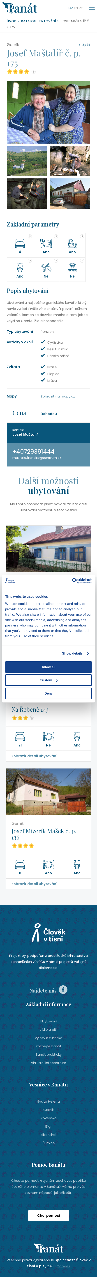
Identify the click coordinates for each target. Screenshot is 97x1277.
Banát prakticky (49, 1054)
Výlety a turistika (48, 1037)
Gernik (48, 1109)
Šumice (48, 1143)
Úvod (11, 21)
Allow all (48, 667)
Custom (46, 680)
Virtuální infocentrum (48, 1062)
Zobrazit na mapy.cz (58, 396)
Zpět (86, 44)
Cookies (63, 1266)
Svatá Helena (48, 1101)
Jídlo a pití (48, 1029)
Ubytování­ (48, 1021)
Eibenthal (48, 1134)
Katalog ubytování (38, 21)
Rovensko (49, 1118)
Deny (48, 693)
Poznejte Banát (49, 1046)
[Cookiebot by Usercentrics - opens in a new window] (72, 581)
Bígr (48, 1126)
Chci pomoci (48, 1215)
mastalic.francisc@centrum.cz (36, 457)
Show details (72, 653)
